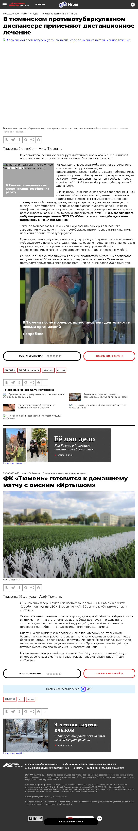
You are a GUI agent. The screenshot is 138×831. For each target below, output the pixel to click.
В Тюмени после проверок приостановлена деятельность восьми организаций (76, 324)
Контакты (78, 768)
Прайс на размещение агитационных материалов (89, 764)
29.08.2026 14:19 (11, 473)
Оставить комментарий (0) (109, 356)
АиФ (19, 579)
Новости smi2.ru (14, 463)
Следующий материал (71, 822)
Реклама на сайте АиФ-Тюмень (41, 764)
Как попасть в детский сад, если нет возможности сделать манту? (37, 406)
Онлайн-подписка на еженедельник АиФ (47, 768)
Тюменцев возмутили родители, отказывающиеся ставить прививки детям (106, 395)
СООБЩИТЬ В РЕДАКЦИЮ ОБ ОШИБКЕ (105, 768)
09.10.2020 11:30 (11, 13)
